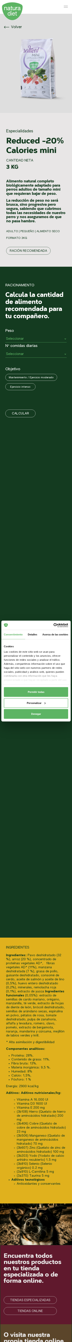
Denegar (36, 713)
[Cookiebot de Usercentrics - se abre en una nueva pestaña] (53, 625)
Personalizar (34, 702)
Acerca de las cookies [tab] (55, 634)
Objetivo (12, 369)
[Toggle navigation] (66, 6)
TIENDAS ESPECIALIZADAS (30, 1300)
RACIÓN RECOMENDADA (28, 250)
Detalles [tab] (32, 634)
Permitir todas (36, 692)
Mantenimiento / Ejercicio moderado (31, 377)
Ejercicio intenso (20, 387)
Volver (16, 27)
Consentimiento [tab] (13, 634)
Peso (9, 331)
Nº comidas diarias (21, 346)
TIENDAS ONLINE (30, 1311)
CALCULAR (20, 413)
